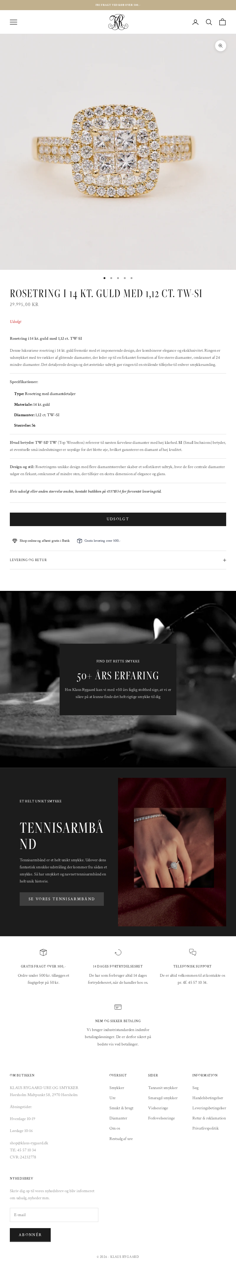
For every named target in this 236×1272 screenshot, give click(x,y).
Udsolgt (118, 519)
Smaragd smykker (163, 1098)
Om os (114, 1128)
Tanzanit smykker (163, 1088)
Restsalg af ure (121, 1139)
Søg (195, 1088)
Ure (112, 1098)
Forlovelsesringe (161, 1118)
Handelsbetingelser (207, 1098)
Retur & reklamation (209, 1118)
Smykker (116, 1088)
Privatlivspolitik (205, 1128)
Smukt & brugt (121, 1108)
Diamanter (118, 1118)
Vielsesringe (158, 1108)
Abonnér (30, 1235)
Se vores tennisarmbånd (62, 899)
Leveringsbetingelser (209, 1108)
